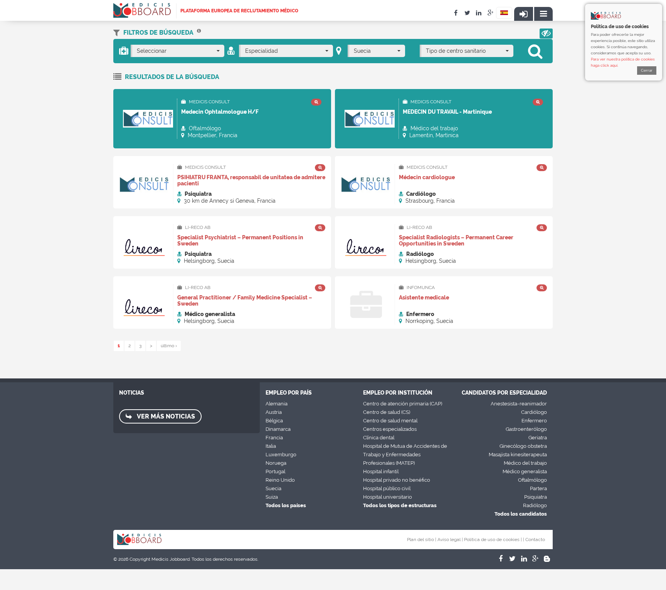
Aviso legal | (450, 539)
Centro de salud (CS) (386, 412)
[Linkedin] (524, 559)
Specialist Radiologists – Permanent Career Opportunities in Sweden (456, 240)
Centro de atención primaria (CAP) (402, 404)
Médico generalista (525, 471)
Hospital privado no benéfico (396, 480)
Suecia (273, 488)
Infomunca (420, 287)
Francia (274, 437)
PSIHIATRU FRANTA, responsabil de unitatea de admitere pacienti (251, 180)
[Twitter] (512, 559)
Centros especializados (390, 429)
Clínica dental (378, 437)
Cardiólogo (534, 412)
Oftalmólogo (532, 480)
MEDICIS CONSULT (209, 101)
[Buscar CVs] (199, 32)
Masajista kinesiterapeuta (518, 454)
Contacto (535, 539)
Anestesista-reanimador (519, 404)
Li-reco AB (197, 227)
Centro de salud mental (390, 421)
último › (169, 345)
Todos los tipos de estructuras (400, 505)
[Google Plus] (535, 559)
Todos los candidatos (520, 514)
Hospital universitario (387, 497)
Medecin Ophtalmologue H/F (220, 112)
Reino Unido (280, 480)
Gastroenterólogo (526, 429)
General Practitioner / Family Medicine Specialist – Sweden (244, 300)
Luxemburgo (281, 454)
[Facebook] (500, 559)
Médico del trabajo (525, 463)
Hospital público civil (386, 488)
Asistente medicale (424, 297)
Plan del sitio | (421, 539)
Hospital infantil (381, 471)
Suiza (272, 497)
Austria (274, 412)
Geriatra (537, 437)
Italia (271, 446)
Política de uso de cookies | (493, 539)
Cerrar (647, 70)
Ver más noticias (165, 416)
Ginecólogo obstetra (523, 446)
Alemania (277, 404)
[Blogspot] (547, 559)
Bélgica (274, 421)
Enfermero (534, 421)
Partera (538, 488)
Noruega (276, 463)
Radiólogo (535, 505)
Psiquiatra (535, 497)
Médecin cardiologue (427, 177)
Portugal (275, 471)
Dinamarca (278, 429)
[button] (546, 34)
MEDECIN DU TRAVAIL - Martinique (447, 112)
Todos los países (286, 505)
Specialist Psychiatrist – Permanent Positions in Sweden (240, 240)
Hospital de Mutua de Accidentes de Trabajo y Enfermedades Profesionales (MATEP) (405, 454)
